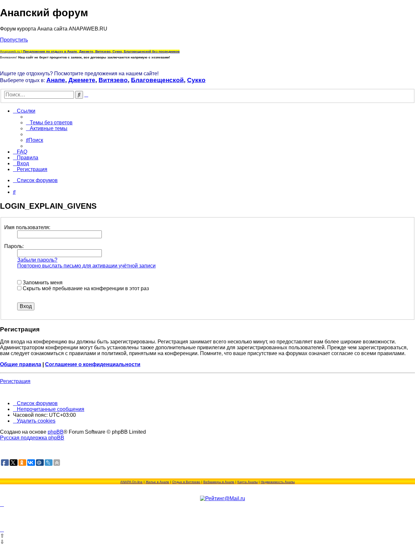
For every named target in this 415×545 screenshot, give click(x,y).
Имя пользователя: (27, 227)
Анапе (55, 80)
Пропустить (14, 40)
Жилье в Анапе (157, 482)
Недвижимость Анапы (278, 482)
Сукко (196, 80)
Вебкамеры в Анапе (218, 482)
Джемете (81, 80)
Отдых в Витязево (186, 482)
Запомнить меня (42, 282)
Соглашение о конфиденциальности (92, 364)
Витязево (113, 80)
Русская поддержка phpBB (32, 437)
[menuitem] (49, 122)
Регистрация (15, 381)
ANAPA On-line (131, 482)
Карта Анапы (247, 482)
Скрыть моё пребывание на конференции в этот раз (85, 288)
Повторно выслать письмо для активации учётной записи (86, 265)
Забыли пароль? (37, 260)
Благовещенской (157, 80)
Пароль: (14, 246)
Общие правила (20, 364)
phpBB (56, 432)
